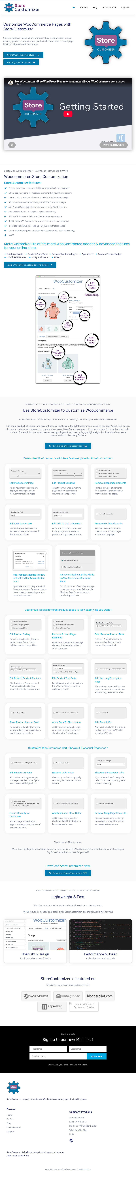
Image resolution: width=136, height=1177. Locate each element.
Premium (84, 7)
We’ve (26, 911)
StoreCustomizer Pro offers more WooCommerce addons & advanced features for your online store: (67, 246)
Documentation (109, 7)
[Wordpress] (71, 1141)
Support (125, 7)
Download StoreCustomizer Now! (68, 866)
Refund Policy (85, 1169)
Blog (95, 7)
